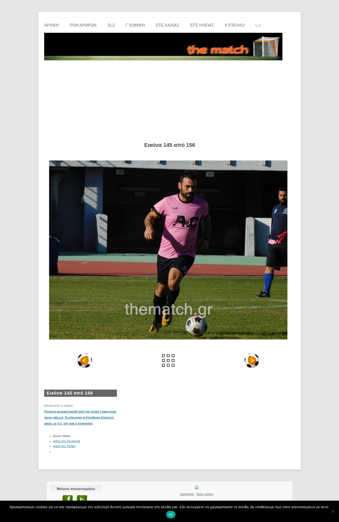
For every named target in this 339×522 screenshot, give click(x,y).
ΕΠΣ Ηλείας (202, 25)
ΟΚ (171, 515)
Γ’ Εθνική (135, 25)
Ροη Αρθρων (83, 25)
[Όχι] (332, 511)
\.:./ (257, 25)
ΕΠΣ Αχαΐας (167, 25)
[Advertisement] (169, 99)
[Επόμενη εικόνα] (251, 360)
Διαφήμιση (187, 494)
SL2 (111, 25)
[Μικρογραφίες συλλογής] (168, 360)
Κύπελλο (234, 25)
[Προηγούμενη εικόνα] (84, 360)
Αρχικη (51, 25)
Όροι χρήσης (205, 494)
